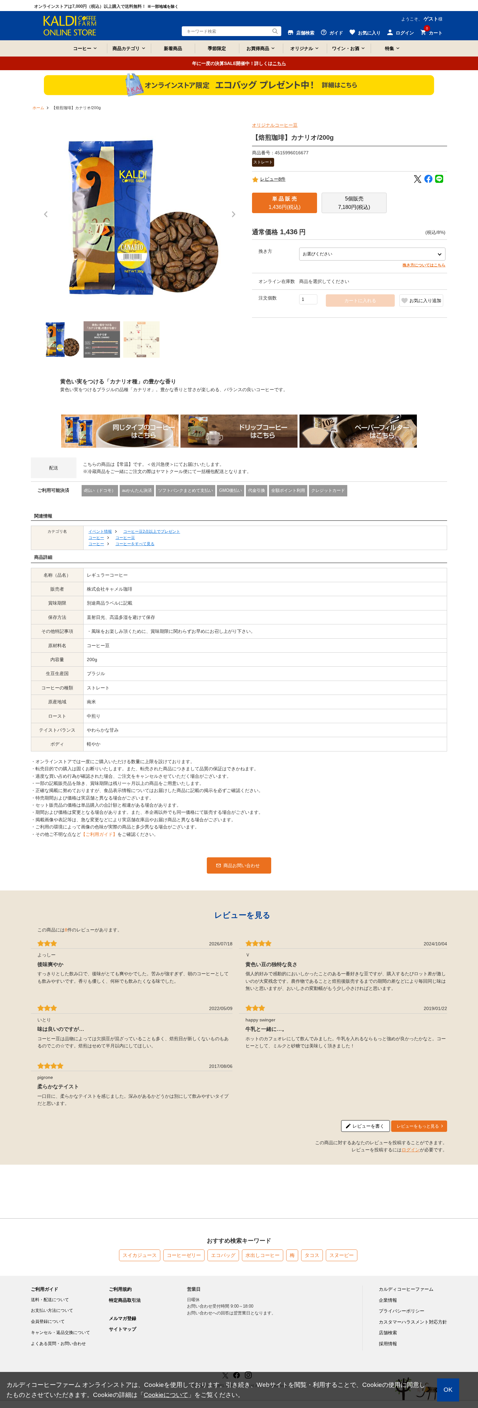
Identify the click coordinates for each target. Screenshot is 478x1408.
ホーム (38, 108)
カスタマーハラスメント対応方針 (413, 1322)
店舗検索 (388, 1332)
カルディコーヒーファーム (406, 1289)
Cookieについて (166, 1394)
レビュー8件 (272, 179)
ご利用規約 (120, 1289)
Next (235, 217)
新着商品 (173, 48)
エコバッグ (223, 1255)
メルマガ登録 (122, 1318)
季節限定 (217, 48)
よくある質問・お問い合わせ (58, 1343)
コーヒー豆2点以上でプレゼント (151, 531)
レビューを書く (368, 1126)
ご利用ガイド (44, 1289)
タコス (312, 1255)
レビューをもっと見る (418, 1126)
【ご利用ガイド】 (99, 834)
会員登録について (48, 1321)
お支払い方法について (52, 1310)
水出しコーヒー (263, 1255)
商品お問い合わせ (241, 865)
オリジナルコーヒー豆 (275, 125)
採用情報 (388, 1343)
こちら (279, 63)
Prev (47, 217)
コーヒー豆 (125, 537)
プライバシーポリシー (401, 1310)
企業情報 (388, 1300)
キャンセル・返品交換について (60, 1332)
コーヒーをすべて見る (134, 544)
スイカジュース (140, 1255)
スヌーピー (341, 1255)
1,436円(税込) (284, 203)
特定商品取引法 (125, 1300)
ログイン (411, 1149)
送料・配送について (50, 1299)
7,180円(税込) (354, 203)
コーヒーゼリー (184, 1255)
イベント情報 (100, 531)
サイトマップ (122, 1329)
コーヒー (96, 537)
